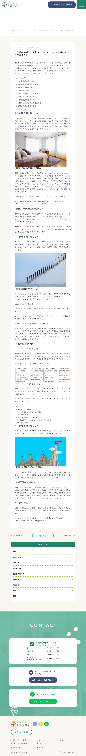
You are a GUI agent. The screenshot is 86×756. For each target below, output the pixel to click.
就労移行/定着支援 (19, 740)
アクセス (42, 747)
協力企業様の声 (18, 574)
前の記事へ (18, 535)
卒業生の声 (17, 568)
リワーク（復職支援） (21, 744)
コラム (24, 30)
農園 (14, 596)
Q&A (14, 551)
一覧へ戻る (42, 536)
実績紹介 (16, 579)
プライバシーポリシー (66, 752)
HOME (13, 30)
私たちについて (44, 740)
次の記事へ (67, 535)
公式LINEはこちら (41, 701)
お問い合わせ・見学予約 (41, 680)
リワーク (16, 563)
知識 (14, 590)
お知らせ (63, 740)
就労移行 (16, 585)
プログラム (17, 557)
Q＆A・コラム (44, 744)
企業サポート (17, 747)
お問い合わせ (20, 732)
